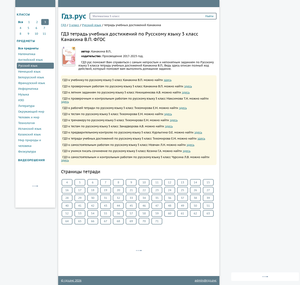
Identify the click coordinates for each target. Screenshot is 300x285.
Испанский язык (29, 129)
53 (79, 213)
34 (144, 198)
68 (118, 221)
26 (195, 190)
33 (131, 198)
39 (208, 198)
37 (182, 198)
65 (79, 221)
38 (195, 198)
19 (105, 190)
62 (195, 213)
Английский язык (30, 60)
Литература (26, 106)
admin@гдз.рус (206, 280)
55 (105, 213)
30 (92, 198)
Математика (26, 54)
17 (79, 190)
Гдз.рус (73, 16)
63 (208, 213)
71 (157, 221)
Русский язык (28, 66)
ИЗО (21, 100)
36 (169, 198)
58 (144, 213)
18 (92, 190)
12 (169, 182)
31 (105, 198)
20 (118, 190)
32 (118, 198)
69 (131, 221)
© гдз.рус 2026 (71, 280)
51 (208, 205)
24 (169, 190)
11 (44, 33)
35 (157, 198)
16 (67, 190)
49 (182, 205)
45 (131, 205)
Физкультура (27, 151)
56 (118, 213)
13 (182, 182)
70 (144, 221)
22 (144, 190)
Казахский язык (29, 134)
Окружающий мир (31, 111)
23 (157, 190)
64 (67, 221)
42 (92, 205)
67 (105, 221)
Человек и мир (28, 117)
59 (157, 213)
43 (105, 205)
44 (118, 205)
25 (182, 190)
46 (144, 205)
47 (157, 205)
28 (67, 198)
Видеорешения (31, 160)
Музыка (23, 94)
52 (67, 213)
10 (36, 33)
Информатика (28, 89)
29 (79, 198)
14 (195, 182)
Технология (26, 123)
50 (195, 205)
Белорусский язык (31, 77)
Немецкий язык (29, 71)
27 (208, 190)
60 (169, 213)
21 (131, 190)
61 (182, 213)
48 (169, 205)
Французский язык (31, 83)
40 (67, 205)
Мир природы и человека (29, 143)
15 (208, 182)
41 (79, 205)
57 (131, 213)
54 (92, 213)
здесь (167, 80)
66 (92, 221)
